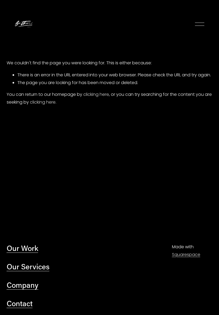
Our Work (22, 248)
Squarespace (186, 254)
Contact (20, 303)
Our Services (28, 266)
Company (22, 285)
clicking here (96, 94)
